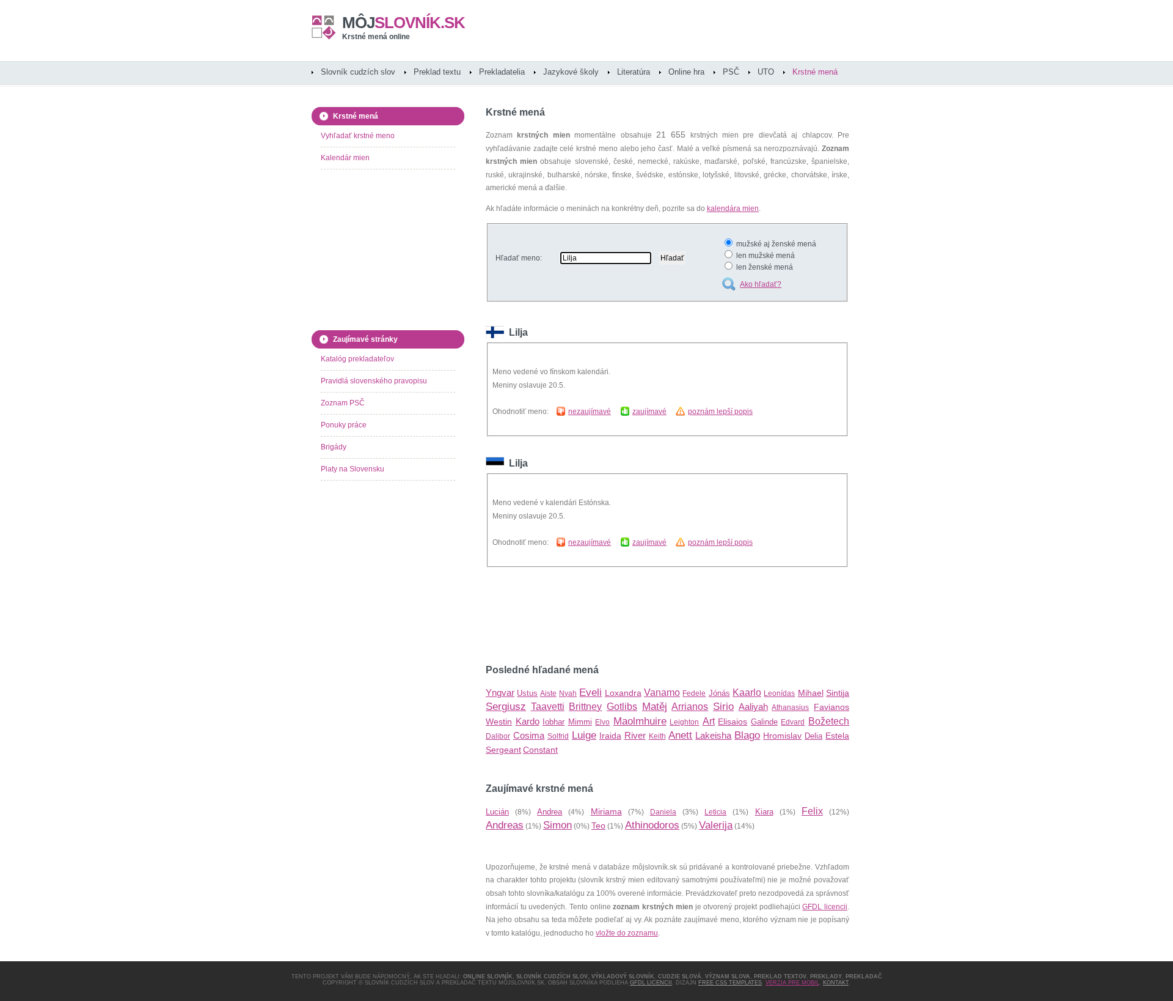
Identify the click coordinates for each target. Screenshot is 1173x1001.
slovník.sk (403, 22)
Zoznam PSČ (343, 403)
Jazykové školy (571, 71)
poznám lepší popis (720, 411)
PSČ (731, 71)
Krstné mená (815, 71)
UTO (766, 71)
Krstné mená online (376, 36)
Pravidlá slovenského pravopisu (374, 381)
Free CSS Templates (730, 983)
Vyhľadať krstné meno (358, 135)
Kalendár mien (345, 157)
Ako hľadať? (760, 284)
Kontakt (836, 983)
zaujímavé (649, 411)
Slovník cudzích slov (358, 71)
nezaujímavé (589, 411)
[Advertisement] (629, 615)
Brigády (333, 447)
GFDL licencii (824, 907)
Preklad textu (437, 71)
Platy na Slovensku (352, 469)
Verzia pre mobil (792, 983)
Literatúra (633, 71)
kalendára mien (733, 208)
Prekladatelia (502, 71)
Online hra (686, 71)
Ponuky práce (344, 425)
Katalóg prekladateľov (357, 359)
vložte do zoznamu (627, 933)
